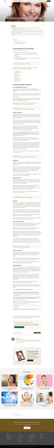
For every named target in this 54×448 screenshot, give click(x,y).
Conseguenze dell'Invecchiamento (19, 43)
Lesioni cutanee (15, 292)
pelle (14, 50)
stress (18, 233)
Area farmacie (20, 440)
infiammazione (25, 129)
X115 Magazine (31, 441)
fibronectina (21, 123)
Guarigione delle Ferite (17, 72)
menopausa (26, 100)
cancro (26, 281)
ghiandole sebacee (23, 202)
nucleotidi (36, 284)
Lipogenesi (16, 76)
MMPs (38, 120)
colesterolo (18, 94)
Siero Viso (19, 438)
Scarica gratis (30, 360)
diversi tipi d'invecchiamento (18, 162)
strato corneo (31, 93)
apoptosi (37, 231)
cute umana (17, 202)
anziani (33, 114)
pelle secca (21, 292)
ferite (32, 115)
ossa (30, 227)
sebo (39, 202)
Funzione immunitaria (17, 75)
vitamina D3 (35, 238)
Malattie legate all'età (17, 80)
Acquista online (42, 438)
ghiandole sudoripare (37, 258)
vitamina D (32, 223)
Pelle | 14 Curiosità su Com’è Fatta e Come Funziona (22, 63)
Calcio (37, 227)
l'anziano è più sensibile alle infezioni (19, 192)
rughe (22, 277)
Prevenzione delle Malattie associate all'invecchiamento (32, 314)
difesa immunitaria (28, 185)
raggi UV (15, 91)
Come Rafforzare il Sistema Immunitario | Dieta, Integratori (23, 197)
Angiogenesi (16, 73)
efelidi (35, 292)
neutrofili (37, 147)
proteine (17, 59)
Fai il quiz (27, 427)
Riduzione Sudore (17, 79)
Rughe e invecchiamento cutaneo (18, 415)
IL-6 (28, 233)
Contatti (19, 439)
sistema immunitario (25, 186)
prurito (34, 209)
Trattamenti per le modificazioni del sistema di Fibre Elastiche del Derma (24, 313)
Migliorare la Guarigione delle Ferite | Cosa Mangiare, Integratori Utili (25, 156)
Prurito (14, 307)
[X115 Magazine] (4, 1)
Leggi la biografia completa (20, 342)
